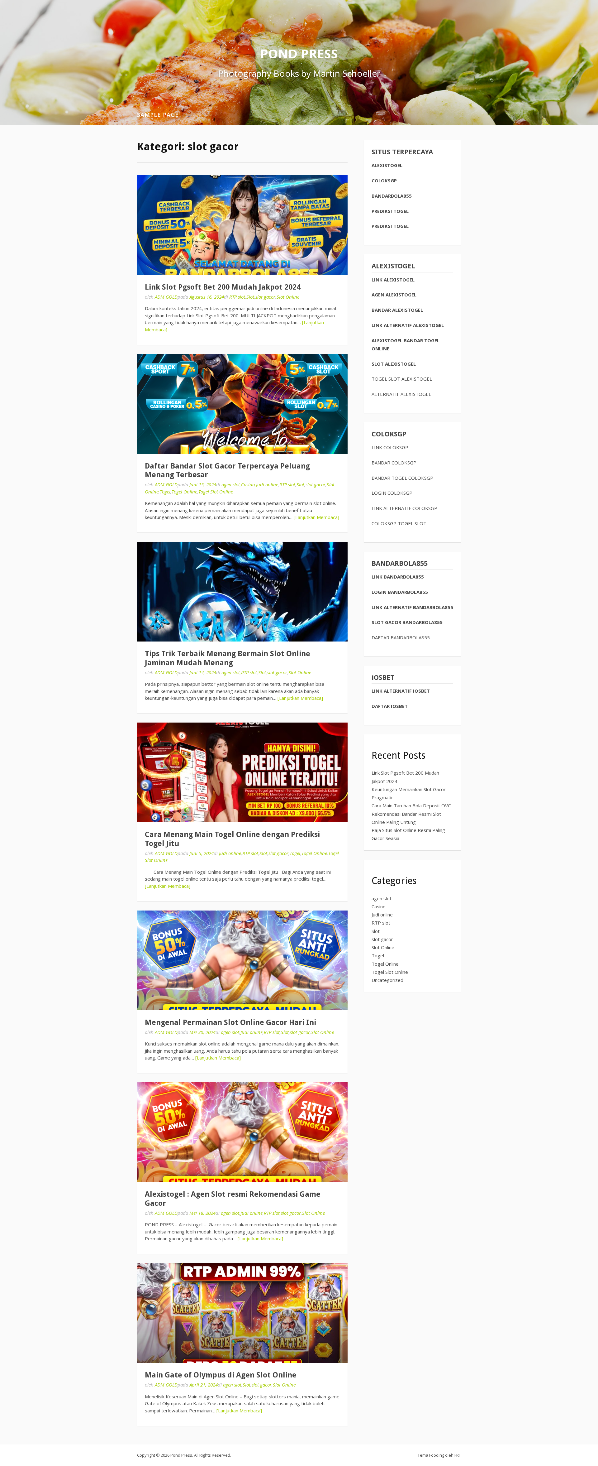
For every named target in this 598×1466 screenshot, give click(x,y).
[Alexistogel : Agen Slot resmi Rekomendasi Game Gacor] (242, 1132)
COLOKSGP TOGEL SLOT (399, 523)
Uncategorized (387, 980)
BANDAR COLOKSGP (394, 462)
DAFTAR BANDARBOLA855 (401, 637)
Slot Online (288, 297)
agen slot (230, 484)
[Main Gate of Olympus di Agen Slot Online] (242, 1313)
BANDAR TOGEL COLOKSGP (402, 478)
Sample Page (158, 114)
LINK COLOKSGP (390, 447)
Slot (250, 297)
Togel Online (184, 491)
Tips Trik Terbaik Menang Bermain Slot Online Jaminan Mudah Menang (227, 658)
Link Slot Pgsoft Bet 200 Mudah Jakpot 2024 (223, 287)
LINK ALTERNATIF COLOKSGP (404, 508)
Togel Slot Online (215, 491)
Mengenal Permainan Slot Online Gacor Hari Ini (230, 1022)
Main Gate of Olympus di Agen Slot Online (221, 1375)
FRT (457, 1455)
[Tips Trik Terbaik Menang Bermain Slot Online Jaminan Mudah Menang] (242, 592)
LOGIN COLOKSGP (392, 493)
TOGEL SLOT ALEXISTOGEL (402, 379)
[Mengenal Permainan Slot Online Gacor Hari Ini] (242, 960)
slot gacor (265, 297)
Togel (165, 491)
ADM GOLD (166, 297)
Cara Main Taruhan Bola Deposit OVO (412, 805)
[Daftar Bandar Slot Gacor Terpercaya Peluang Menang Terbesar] (242, 404)
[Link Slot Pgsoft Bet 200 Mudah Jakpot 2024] (242, 225)
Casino (248, 484)
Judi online (267, 484)
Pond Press (299, 53)
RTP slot (237, 297)
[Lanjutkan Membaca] (316, 517)
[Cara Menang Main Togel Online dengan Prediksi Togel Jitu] (242, 772)
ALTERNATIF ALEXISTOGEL (401, 394)
